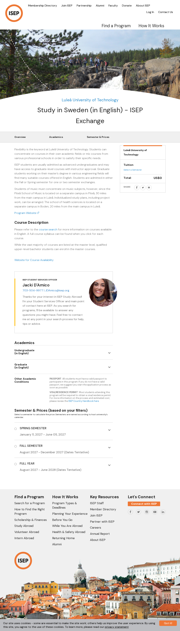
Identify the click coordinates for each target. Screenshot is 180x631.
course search (48, 229)
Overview (20, 137)
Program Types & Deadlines (64, 505)
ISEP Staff (97, 503)
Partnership (84, 5)
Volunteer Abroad (26, 532)
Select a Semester (133, 169)
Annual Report (100, 534)
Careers (95, 527)
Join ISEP (66, 5)
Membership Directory (42, 5)
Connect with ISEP (144, 504)
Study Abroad (23, 526)
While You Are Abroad (67, 526)
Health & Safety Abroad (68, 532)
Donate (127, 5)
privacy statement (117, 627)
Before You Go (62, 520)
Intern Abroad (24, 538)
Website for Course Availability (34, 260)
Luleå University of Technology (90, 100)
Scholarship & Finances (30, 520)
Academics (56, 137)
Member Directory (103, 509)
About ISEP (143, 5)
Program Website (25, 213)
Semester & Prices (98, 137)
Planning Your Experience (70, 514)
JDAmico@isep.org (57, 290)
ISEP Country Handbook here (83, 401)
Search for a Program (29, 503)
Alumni (100, 5)
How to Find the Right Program (29, 511)
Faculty (113, 5)
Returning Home (63, 538)
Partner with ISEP (102, 522)
